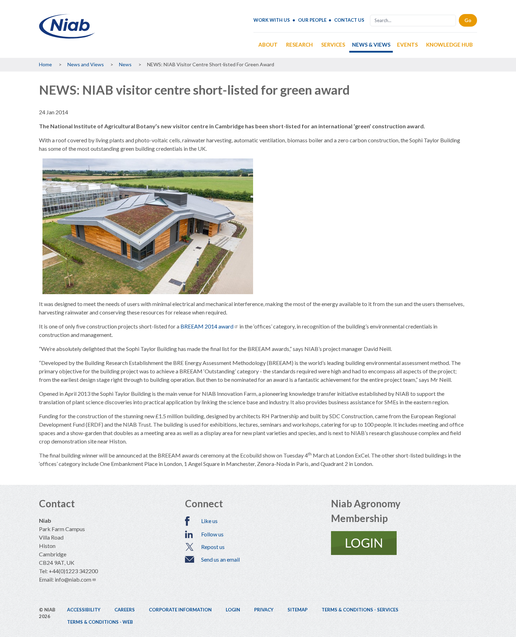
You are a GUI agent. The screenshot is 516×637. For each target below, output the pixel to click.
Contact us (349, 20)
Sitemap (297, 609)
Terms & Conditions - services (360, 609)
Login (233, 609)
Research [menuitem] (299, 44)
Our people (312, 20)
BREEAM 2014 (206, 326)
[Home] (67, 36)
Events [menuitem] (407, 44)
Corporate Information (180, 609)
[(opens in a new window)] (404, 543)
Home (45, 64)
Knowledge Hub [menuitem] (449, 44)
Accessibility (83, 609)
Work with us (271, 20)
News (125, 64)
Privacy (263, 609)
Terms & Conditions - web (100, 622)
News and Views (85, 64)
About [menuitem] (268, 44)
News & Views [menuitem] (371, 44)
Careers (124, 609)
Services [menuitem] (333, 44)
